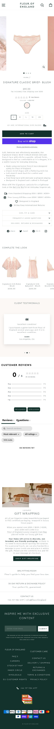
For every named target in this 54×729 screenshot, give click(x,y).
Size (27, 113)
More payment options (27, 147)
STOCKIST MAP (15, 666)
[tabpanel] (27, 451)
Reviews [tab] (8, 420)
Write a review (34, 409)
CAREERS (15, 661)
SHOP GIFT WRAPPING (27, 559)
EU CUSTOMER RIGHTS (15, 679)
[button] (27, 384)
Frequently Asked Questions (27, 218)
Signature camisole (25, 185)
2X (40, 117)
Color (27, 100)
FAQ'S (15, 656)
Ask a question (20, 409)
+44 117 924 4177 (28, 688)
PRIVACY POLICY (39, 679)
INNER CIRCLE (15, 670)
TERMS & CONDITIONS (38, 675)
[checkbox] (7, 440)
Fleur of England (31, 724)
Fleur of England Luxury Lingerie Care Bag (27, 532)
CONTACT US (39, 658)
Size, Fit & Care (27, 213)
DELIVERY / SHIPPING (39, 663)
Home (26, 77)
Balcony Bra (18, 187)
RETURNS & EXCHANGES (39, 669)
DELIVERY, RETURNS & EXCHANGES (27, 223)
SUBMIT (43, 629)
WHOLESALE (15, 675)
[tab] (23, 420)
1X (33, 117)
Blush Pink (27, 105)
